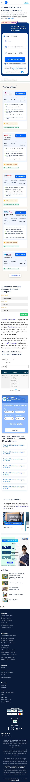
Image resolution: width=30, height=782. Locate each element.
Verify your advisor (6, 699)
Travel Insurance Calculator (8, 654)
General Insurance (8, 615)
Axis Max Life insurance (9, 320)
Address (15, 372)
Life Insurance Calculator (8, 650)
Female (15, 36)
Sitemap (3, 687)
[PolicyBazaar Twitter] (12, 728)
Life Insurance (8, 78)
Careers (3, 690)
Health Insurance (8, 625)
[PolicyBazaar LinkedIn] (16, 728)
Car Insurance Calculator (8, 657)
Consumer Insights (6, 677)
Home (2, 78)
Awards (3, 674)
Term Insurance (12, 327)
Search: (4, 367)
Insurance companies (7, 672)
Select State (4, 301)
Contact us (4, 697)
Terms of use (22, 68)
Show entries (6, 361)
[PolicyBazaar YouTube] (20, 728)
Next (19, 390)
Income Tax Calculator (7, 640)
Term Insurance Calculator (8, 643)
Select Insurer (4, 295)
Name (5, 372)
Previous (12, 390)
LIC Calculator (5, 647)
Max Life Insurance (5, 376)
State (24, 372)
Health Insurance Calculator (8, 652)
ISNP (2, 694)
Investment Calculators (9, 635)
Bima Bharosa (8, 735)
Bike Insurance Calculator (8, 659)
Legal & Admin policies (7, 692)
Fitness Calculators (8, 638)
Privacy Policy (15, 68)
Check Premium (20, 93)
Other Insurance (7, 627)
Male (7, 36)
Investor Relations (6, 702)
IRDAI (2, 735)
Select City (3, 307)
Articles (3, 667)
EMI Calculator (5, 645)
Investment (6, 623)
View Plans (15, 430)
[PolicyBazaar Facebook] (8, 728)
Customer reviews (6, 670)
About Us (3, 685)
